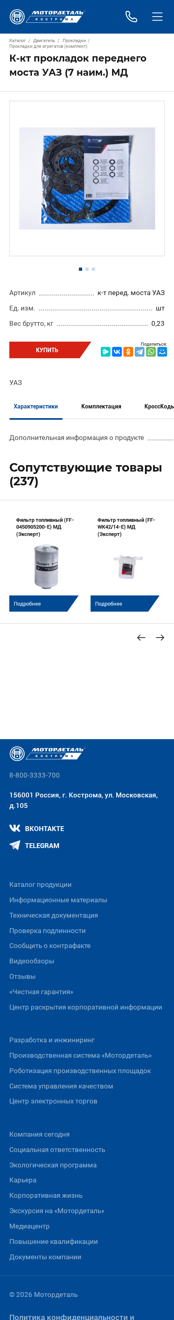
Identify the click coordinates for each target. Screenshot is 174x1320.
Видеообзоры (31, 961)
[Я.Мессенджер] (105, 352)
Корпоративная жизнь (46, 1195)
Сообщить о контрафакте (50, 946)
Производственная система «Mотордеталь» (80, 1055)
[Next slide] (160, 637)
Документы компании (45, 1257)
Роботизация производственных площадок (80, 1071)
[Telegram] (139, 352)
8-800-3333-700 (34, 775)
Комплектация (101, 406)
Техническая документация (53, 915)
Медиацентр (29, 1226)
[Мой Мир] (162, 352)
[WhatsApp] (151, 352)
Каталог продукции (40, 884)
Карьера (22, 1180)
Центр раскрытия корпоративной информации (85, 1007)
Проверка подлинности (47, 931)
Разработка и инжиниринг (52, 1040)
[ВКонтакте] (117, 352)
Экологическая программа (53, 1165)
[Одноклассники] (128, 352)
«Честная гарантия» (41, 992)
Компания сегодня (39, 1134)
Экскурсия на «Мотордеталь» (56, 1211)
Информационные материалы (58, 900)
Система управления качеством (61, 1086)
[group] (46, 561)
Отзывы (22, 976)
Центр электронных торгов (53, 1101)
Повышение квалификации (53, 1241)
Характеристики (36, 406)
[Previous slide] (141, 637)
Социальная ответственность (57, 1150)
